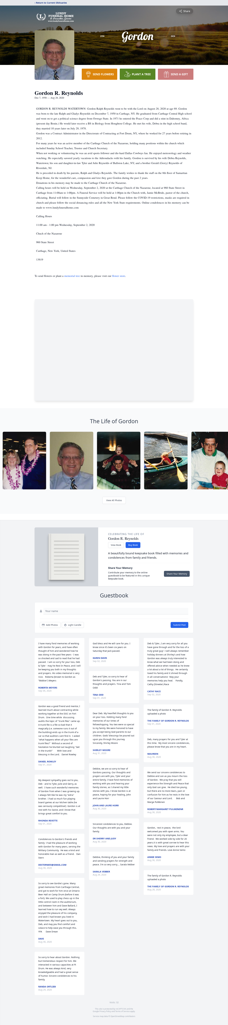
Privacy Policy (105, 1011)
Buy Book (133, 544)
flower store (118, 276)
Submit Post (179, 624)
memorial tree (72, 276)
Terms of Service (122, 1011)
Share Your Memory (177, 573)
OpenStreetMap (117, 1016)
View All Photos (114, 500)
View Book (116, 544)
